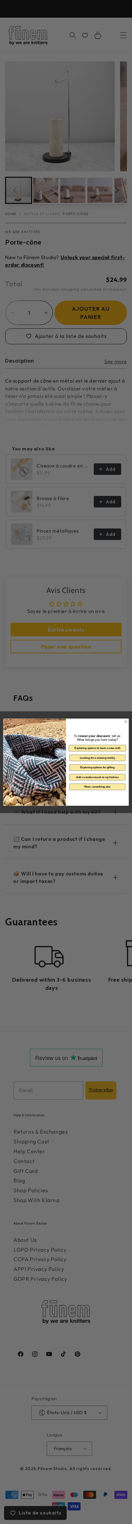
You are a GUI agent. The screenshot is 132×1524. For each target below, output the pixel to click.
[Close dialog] (126, 721)
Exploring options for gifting (97, 767)
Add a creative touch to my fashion (97, 776)
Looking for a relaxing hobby (97, 757)
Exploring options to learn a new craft (97, 748)
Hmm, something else (97, 786)
